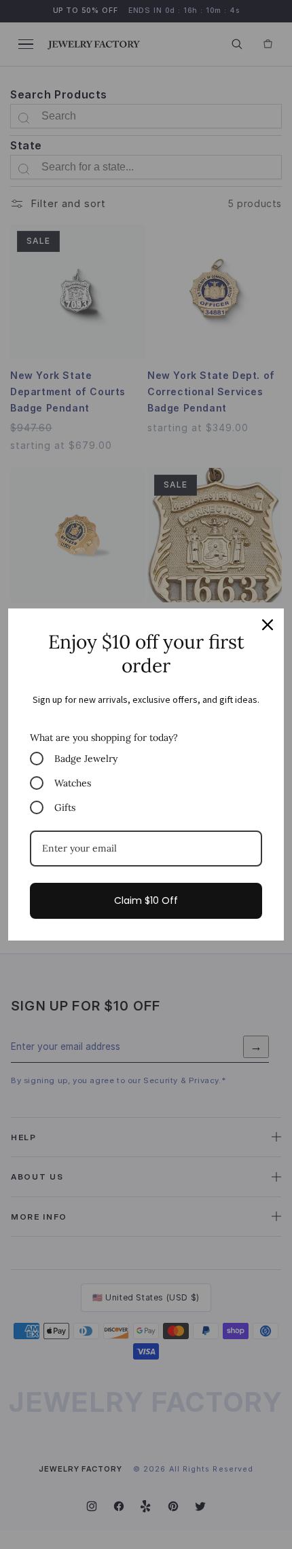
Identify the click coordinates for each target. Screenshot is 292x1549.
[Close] (267, 624)
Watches (72, 783)
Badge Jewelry (85, 758)
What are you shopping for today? (104, 737)
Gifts (64, 807)
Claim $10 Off (146, 900)
